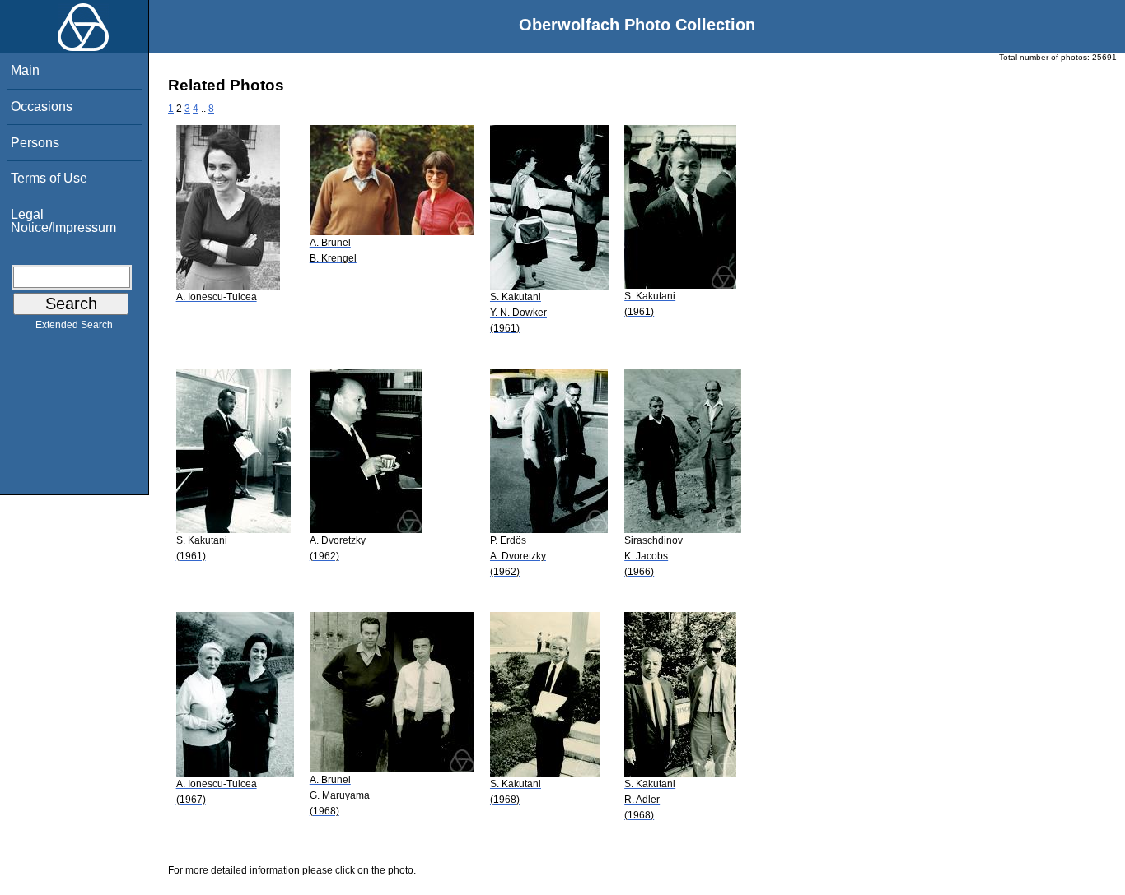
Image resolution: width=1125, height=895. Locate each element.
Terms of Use (49, 178)
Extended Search (74, 325)
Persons (35, 143)
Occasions (41, 107)
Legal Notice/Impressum (63, 220)
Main (25, 70)
